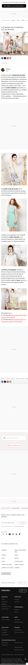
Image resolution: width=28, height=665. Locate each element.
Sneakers (4, 550)
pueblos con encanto (8, 567)
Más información (23, 663)
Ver (14, 445)
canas (18, 20)
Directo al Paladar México (7, 654)
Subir (21, 590)
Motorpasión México (19, 654)
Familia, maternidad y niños (20, 551)
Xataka (3, 599)
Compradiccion (5, 634)
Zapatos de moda (7, 564)
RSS (16, 534)
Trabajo (4, 555)
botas (3, 561)
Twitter (5, 58)
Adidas (23, 20)
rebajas (13, 20)
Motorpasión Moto (18, 622)
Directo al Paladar (6, 619)
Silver (3, 558)
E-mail (10, 58)
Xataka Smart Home (6, 606)
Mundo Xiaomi (5, 608)
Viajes (16, 555)
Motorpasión (17, 619)
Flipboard (8, 58)
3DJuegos (16, 599)
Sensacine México (18, 647)
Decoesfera (4, 632)
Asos (20, 90)
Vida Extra (16, 601)
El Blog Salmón (17, 629)
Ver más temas (6, 573)
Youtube (10, 534)
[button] (8, 69)
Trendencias (4, 629)
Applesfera (4, 604)
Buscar (21, 582)
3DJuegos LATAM (18, 642)
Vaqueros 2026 (16, 508)
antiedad (16, 567)
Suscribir (22, 522)
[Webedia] (5, 591)
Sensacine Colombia (19, 649)
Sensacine (16, 609)
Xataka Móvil (5, 601)
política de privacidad (19, 526)
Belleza (16, 558)
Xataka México (5, 642)
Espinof (16, 611)
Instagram (13, 534)
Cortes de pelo (18, 561)
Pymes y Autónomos (19, 632)
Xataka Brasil (5, 645)
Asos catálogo (21, 378)
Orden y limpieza (19, 564)
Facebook (2, 58)
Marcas (8, 378)
